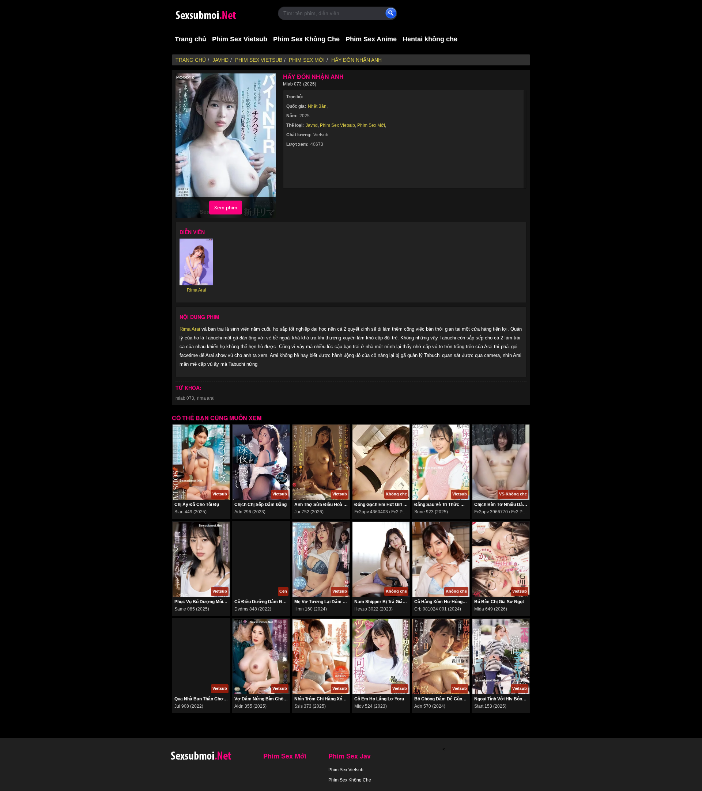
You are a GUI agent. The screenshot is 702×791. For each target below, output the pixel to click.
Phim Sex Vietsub (239, 39)
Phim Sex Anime (371, 39)
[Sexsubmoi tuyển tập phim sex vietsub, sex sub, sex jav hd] (219, 14)
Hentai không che (430, 39)
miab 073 (185, 398)
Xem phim (225, 207)
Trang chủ (190, 39)
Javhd (312, 125)
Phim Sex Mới (371, 125)
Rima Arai (190, 329)
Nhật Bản (317, 106)
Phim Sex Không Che (306, 39)
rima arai (206, 398)
